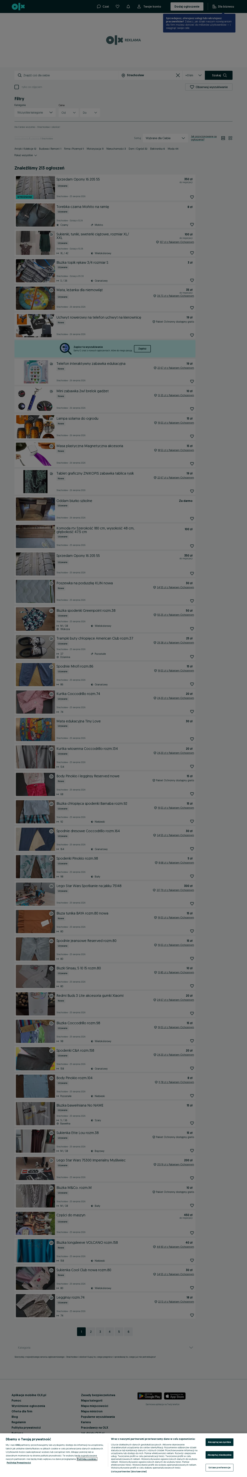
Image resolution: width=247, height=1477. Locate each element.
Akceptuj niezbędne (219, 1454)
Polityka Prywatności (19, 1462)
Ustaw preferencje (219, 1467)
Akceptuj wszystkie (219, 1442)
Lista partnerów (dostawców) (129, 1471)
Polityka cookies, (87, 1459)
